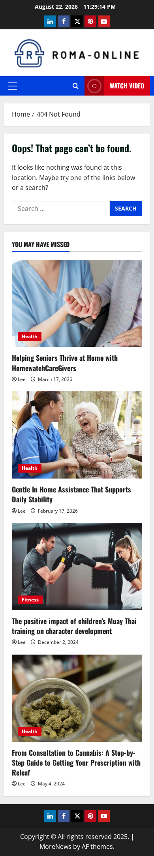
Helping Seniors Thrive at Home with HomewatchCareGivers (65, 362)
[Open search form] (76, 86)
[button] (12, 86)
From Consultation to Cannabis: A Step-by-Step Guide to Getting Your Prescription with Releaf (76, 762)
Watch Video (127, 85)
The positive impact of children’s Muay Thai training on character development (74, 626)
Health (30, 336)
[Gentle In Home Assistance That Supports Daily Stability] (77, 435)
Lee (22, 379)
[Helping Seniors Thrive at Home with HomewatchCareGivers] (77, 303)
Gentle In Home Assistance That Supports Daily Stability (71, 494)
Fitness (30, 599)
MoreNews (55, 846)
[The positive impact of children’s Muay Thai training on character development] (77, 566)
